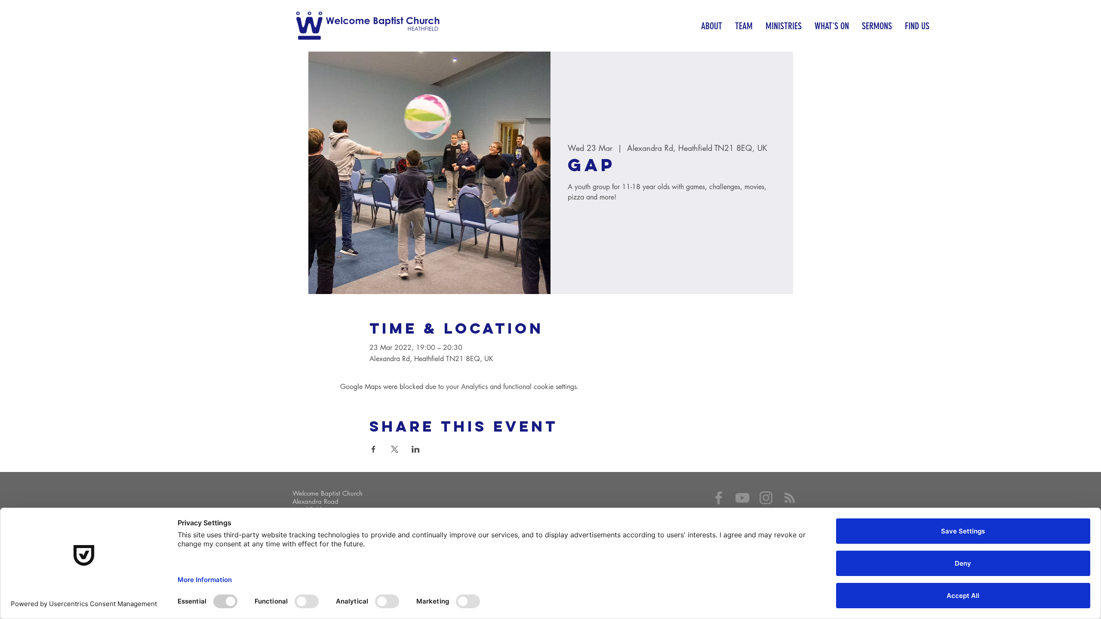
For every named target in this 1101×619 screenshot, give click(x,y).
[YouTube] (742, 497)
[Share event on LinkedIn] (416, 449)
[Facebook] (718, 497)
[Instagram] (766, 497)
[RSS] (789, 497)
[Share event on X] (395, 449)
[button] (712, 26)
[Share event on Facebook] (373, 449)
